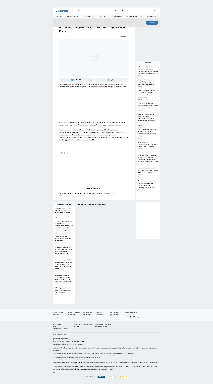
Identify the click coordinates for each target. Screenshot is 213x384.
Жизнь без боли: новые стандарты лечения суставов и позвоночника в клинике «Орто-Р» (87, 194)
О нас (54, 326)
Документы (59, 16)
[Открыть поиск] (155, 10)
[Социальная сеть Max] (111, 80)
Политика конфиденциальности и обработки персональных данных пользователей (72, 360)
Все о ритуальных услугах (134, 16)
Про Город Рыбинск (86, 314)
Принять (152, 22)
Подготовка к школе (89, 16)
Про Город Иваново (115, 312)
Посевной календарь (153, 16)
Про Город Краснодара (87, 318)
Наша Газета (99, 312)
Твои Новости (56, 314)
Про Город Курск (71, 314)
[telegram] (67, 153)
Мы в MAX (103, 16)
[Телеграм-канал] (76, 80)
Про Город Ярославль (87, 312)
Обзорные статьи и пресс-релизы (103, 324)
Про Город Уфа (99, 314)
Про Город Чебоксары (58, 312)
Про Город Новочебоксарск (74, 312)
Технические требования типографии (83, 324)
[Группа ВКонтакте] (126, 316)
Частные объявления (122, 11)
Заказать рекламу (116, 16)
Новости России (77, 11)
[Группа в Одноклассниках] (130, 316)
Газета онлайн (105, 11)
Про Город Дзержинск (58, 318)
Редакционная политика (101, 326)
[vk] (61, 153)
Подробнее (97, 357)
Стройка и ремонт (72, 16)
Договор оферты (57, 324)
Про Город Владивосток (73, 318)
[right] (158, 16)
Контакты (76, 326)
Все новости (92, 11)
